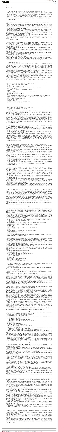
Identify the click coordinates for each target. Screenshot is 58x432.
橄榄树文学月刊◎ (48, 0)
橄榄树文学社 (3, 431)
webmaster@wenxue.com (39, 431)
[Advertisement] (29, 429)
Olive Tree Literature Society (21, 431)
